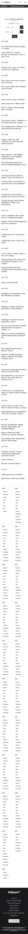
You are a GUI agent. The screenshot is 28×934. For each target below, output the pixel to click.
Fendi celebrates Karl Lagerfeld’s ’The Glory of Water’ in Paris (13, 412)
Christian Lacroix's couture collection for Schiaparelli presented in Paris (11, 453)
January (5, 492)
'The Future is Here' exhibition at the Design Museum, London (13, 121)
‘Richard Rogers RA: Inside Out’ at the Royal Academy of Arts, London (13, 261)
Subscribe (20, 2)
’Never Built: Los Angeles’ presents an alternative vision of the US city (13, 54)
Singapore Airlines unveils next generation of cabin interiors (12, 307)
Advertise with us (14, 910)
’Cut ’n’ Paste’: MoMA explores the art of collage (13, 254)
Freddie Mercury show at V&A (17, 6)
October (18, 517)
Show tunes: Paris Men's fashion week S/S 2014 (13, 81)
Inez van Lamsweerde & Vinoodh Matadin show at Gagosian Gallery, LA (13, 327)
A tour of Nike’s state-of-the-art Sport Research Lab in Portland (13, 182)
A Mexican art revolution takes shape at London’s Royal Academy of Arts (13, 392)
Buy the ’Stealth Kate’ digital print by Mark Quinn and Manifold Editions (12, 426)
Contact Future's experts (14, 900)
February (5, 494)
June (4, 505)
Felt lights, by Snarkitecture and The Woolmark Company (13, 294)
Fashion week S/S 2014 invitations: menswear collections (13, 222)
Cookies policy (14, 908)
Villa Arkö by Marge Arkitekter (13, 99)
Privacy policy (14, 905)
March (5, 497)
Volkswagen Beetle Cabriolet (11, 474)
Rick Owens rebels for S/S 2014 (12, 478)
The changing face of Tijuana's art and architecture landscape (14, 127)
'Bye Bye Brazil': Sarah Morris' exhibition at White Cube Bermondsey (13, 202)
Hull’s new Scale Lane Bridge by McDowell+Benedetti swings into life (13, 335)
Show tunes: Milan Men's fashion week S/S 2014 (13, 87)
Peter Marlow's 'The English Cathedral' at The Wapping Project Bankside (11, 156)
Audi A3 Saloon (7, 459)
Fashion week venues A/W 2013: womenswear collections (13, 68)
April (4, 500)
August (5, 511)
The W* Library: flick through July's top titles (12, 108)
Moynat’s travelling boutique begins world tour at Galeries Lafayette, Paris (12, 356)
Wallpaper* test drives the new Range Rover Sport (12, 320)
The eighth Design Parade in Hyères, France (11, 349)
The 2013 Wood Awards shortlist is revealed (13, 47)
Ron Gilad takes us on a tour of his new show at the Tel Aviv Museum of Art (12, 377)
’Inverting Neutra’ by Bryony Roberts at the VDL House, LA (12, 176)
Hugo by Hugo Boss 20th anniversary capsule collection (12, 433)
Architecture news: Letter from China (12, 235)
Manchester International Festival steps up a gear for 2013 (13, 370)
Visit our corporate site (18, 928)
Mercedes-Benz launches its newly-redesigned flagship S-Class (13, 163)
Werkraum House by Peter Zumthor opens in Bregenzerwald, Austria (14, 269)
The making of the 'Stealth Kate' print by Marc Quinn (13, 439)
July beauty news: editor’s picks (13, 103)
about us (14, 898)
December (18, 522)
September (18, 514)
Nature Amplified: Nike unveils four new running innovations (12, 216)
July (4, 508)
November (18, 519)
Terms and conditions (14, 903)
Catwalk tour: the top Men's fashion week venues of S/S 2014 (13, 195)
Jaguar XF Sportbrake (9, 282)
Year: (7, 27)
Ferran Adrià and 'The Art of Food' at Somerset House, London (13, 406)
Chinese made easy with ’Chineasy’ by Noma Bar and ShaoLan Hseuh (12, 141)
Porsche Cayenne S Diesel (10, 463)
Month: (7, 31)
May (4, 503)
